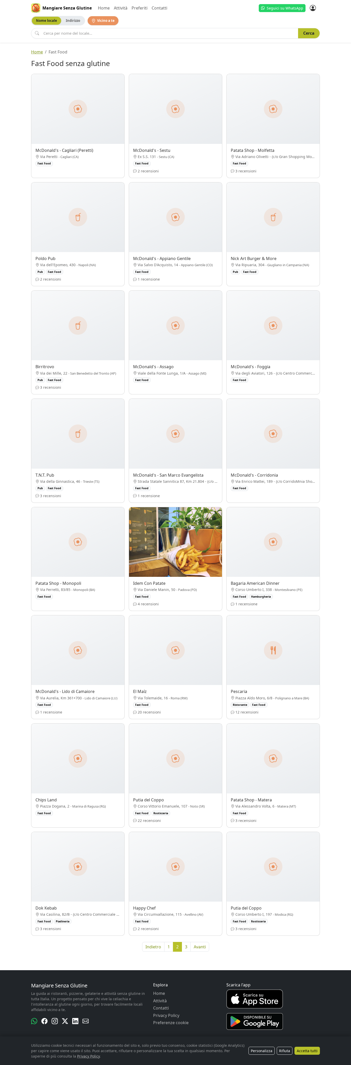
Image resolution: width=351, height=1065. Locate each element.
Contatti (159, 8)
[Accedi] (313, 8)
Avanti (200, 947)
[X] (65, 1021)
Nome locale (46, 20)
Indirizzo (73, 20)
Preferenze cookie (171, 1022)
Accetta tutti (307, 1050)
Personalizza (261, 1050)
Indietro (153, 947)
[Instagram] (55, 1021)
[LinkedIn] (75, 1021)
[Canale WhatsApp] (34, 1021)
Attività (120, 8)
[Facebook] (44, 1021)
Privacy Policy (166, 1015)
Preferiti (139, 8)
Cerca (309, 33)
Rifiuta (284, 1050)
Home (104, 8)
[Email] (85, 1021)
